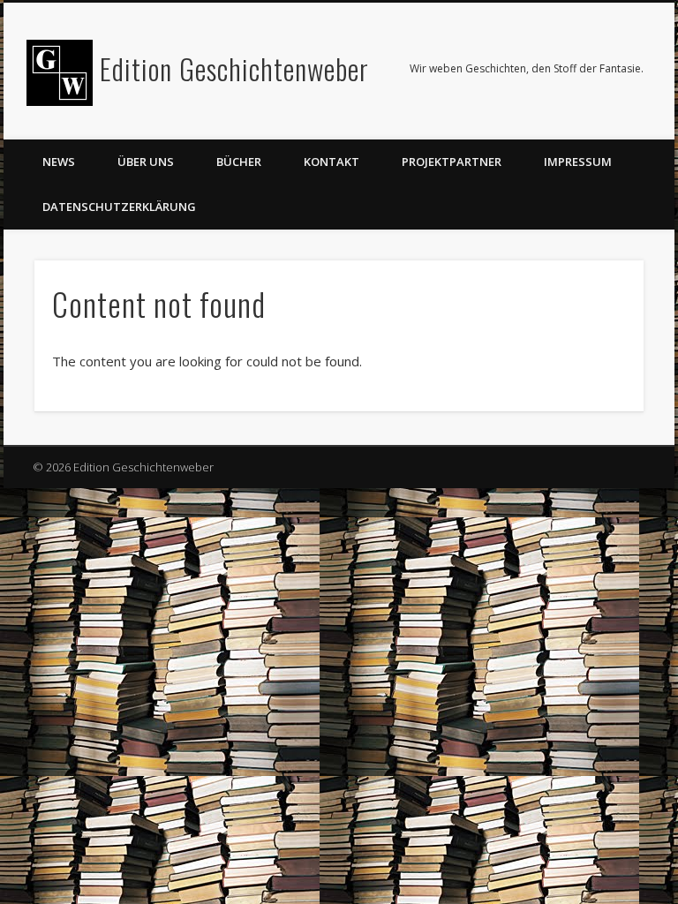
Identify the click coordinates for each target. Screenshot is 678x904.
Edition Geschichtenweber (234, 68)
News (58, 162)
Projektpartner (451, 162)
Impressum (578, 162)
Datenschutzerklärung (119, 207)
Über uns (145, 162)
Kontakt (331, 162)
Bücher (238, 162)
